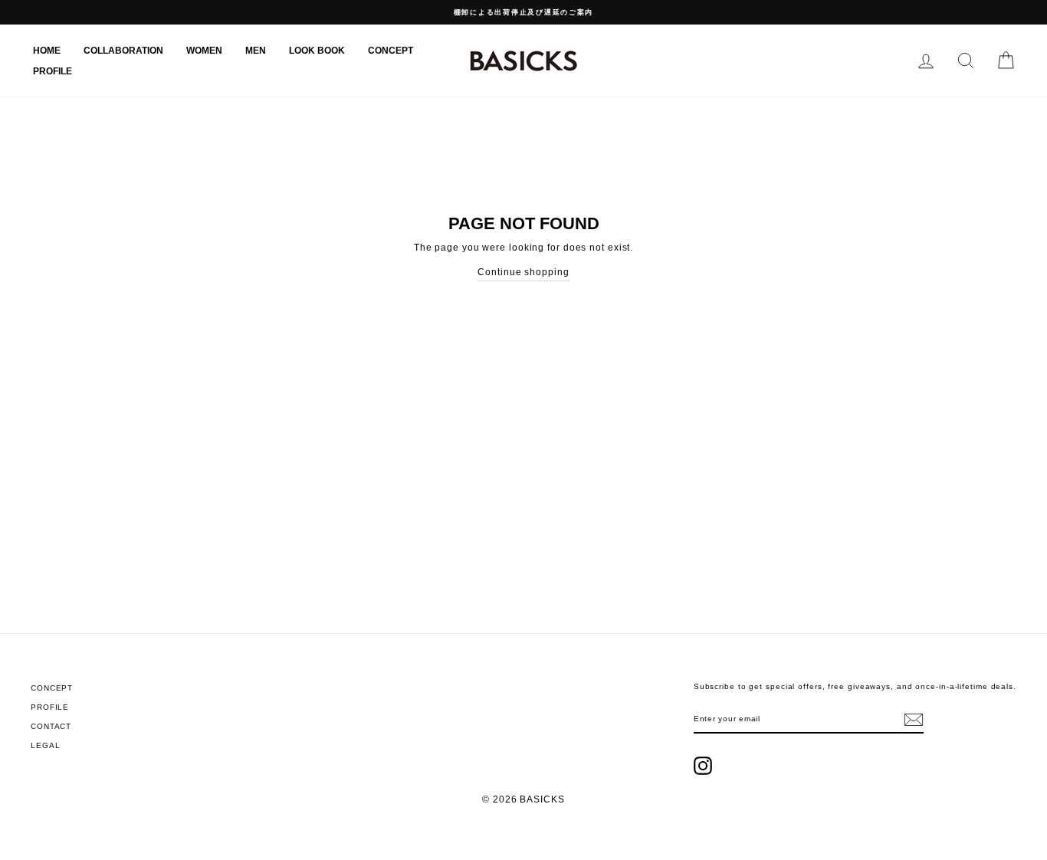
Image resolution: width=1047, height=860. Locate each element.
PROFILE (52, 71)
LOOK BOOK (317, 50)
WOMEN (204, 50)
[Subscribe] (914, 720)
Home (47, 50)
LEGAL (46, 745)
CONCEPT (390, 50)
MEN (255, 50)
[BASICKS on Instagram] (703, 766)
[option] (523, 12)
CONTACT (51, 726)
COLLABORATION (123, 50)
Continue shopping (523, 272)
